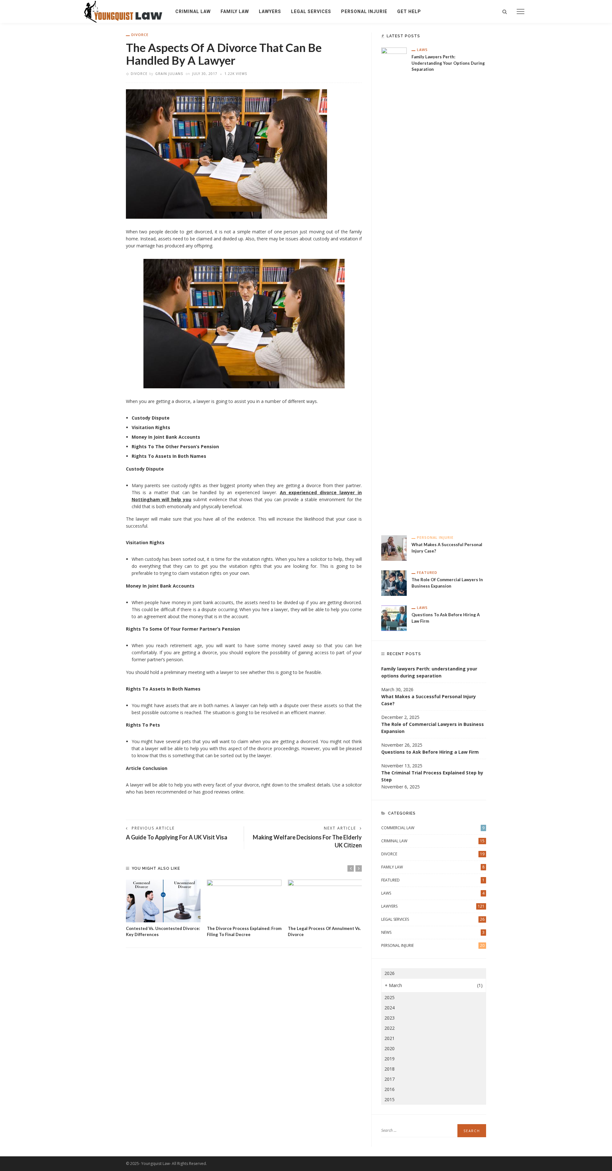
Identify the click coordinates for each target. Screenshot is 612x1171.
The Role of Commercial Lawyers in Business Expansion (432, 727)
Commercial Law (432, 828)
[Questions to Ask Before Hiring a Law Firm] (394, 618)
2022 (389, 1028)
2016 (389, 1089)
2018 (389, 1069)
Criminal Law (193, 11)
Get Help (409, 11)
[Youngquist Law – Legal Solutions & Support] (123, 11)
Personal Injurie (364, 11)
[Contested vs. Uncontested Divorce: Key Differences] (163, 901)
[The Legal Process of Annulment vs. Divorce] (325, 901)
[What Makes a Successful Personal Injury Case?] (394, 548)
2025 (389, 997)
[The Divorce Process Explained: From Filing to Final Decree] (244, 901)
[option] (163, 909)
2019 (389, 1059)
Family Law (235, 11)
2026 (389, 973)
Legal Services (311, 11)
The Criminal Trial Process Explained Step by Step (432, 776)
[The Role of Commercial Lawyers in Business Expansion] (394, 583)
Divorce (140, 35)
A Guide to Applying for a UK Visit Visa (176, 837)
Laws (422, 50)
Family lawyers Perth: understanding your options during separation (448, 63)
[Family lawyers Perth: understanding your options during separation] (394, 286)
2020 (389, 1048)
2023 (389, 1018)
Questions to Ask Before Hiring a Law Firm (430, 752)
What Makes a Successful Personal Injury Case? (428, 699)
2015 (389, 1099)
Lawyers (270, 11)
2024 (389, 1008)
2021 (389, 1038)
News (432, 932)
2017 (389, 1079)
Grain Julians (169, 73)
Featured (427, 572)
